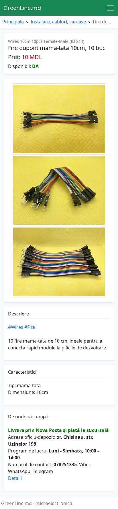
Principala (13, 22)
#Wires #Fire (21, 327)
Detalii (15, 478)
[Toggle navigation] (110, 8)
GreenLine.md (22, 8)
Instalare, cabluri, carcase (58, 22)
